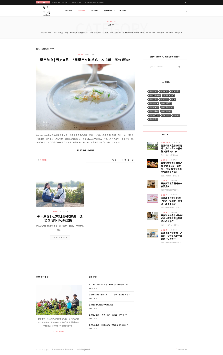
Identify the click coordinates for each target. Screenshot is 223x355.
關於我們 (80, 349)
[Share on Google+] (129, 160)
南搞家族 (43, 160)
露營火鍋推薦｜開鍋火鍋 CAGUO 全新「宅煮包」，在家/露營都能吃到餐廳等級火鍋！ (78, 2)
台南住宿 (94, 10)
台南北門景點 (167, 107)
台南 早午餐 (154, 115)
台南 (173, 99)
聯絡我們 (88, 349)
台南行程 (164, 99)
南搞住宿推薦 (165, 142)
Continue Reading (60, 238)
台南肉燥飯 (166, 103)
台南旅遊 (164, 91)
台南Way (122, 10)
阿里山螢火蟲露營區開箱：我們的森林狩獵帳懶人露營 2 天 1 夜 (171, 148)
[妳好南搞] (46, 10)
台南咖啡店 (154, 111)
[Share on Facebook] (122, 160)
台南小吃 (175, 91)
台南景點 (81, 10)
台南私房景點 (155, 95)
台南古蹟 (153, 99)
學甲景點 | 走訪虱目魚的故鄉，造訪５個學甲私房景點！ (60, 218)
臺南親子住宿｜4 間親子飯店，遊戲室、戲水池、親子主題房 (171, 201)
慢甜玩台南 (108, 10)
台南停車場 (166, 111)
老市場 (176, 115)
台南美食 (68, 10)
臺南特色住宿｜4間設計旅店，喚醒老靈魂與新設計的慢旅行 (172, 218)
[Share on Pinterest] (132, 160)
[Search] (186, 10)
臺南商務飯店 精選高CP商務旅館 (171, 185)
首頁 (38, 48)
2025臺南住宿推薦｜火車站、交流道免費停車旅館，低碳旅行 (171, 236)
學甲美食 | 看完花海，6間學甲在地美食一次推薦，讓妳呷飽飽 (86, 59)
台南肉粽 (166, 115)
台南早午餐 (154, 103)
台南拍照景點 (169, 95)
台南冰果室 (154, 107)
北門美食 (153, 119)
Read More (58, 331)
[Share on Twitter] (125, 160)
